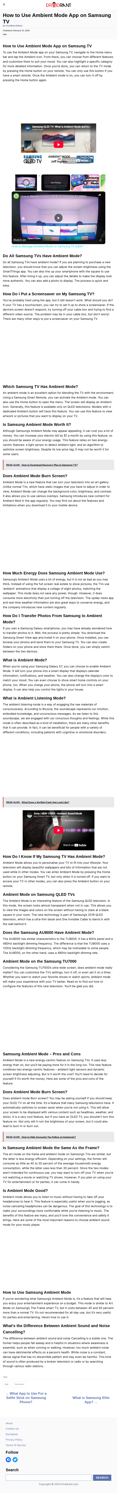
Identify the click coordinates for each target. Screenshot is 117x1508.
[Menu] (4, 4)
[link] (16, 196)
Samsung (19, 1384)
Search (102, 1477)
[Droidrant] (58, 4)
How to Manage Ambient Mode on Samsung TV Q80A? (53, 196)
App (5, 34)
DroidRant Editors (14, 26)
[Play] (85, 182)
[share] (99, 194)
